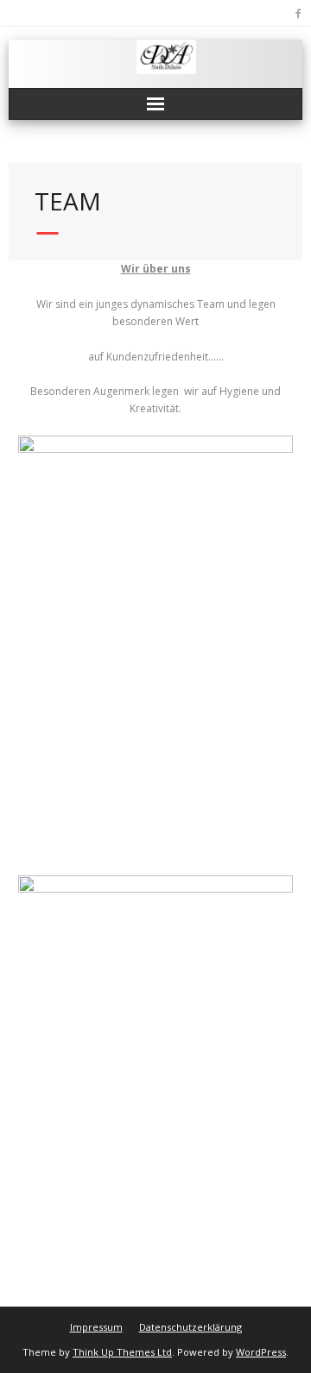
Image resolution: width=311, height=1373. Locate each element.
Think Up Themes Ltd (122, 1351)
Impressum (96, 1326)
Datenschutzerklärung (190, 1326)
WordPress (261, 1351)
